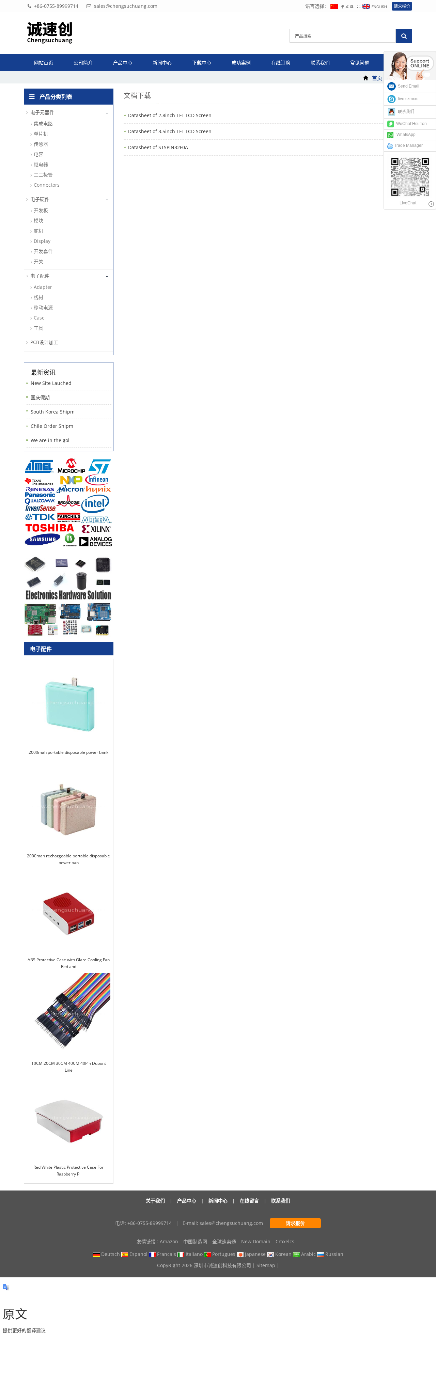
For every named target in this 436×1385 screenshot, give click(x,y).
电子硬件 (39, 199)
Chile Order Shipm (52, 426)
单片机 (41, 133)
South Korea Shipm (53, 411)
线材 (38, 297)
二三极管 (43, 174)
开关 (38, 261)
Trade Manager (408, 145)
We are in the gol (50, 440)
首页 (377, 78)
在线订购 (280, 62)
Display (42, 241)
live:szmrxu (407, 98)
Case (39, 317)
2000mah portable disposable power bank (68, 752)
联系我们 (320, 62)
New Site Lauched (51, 383)
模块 (38, 220)
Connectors (47, 185)
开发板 (41, 210)
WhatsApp (404, 134)
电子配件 (39, 276)
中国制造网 (195, 1241)
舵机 (38, 231)
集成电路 (43, 123)
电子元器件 (42, 112)
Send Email (407, 86)
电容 (38, 154)
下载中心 (201, 62)
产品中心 (122, 62)
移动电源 (43, 307)
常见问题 (359, 62)
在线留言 (249, 1200)
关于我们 (155, 1200)
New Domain (255, 1241)
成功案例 (241, 62)
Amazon (169, 1241)
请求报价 (402, 6)
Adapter (43, 287)
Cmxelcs (285, 1241)
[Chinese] (343, 6)
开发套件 (43, 251)
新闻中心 (162, 62)
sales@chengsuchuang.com (231, 1223)
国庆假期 (40, 397)
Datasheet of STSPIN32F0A (158, 147)
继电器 (41, 164)
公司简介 (83, 62)
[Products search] (404, 36)
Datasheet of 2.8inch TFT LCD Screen (170, 115)
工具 (38, 328)
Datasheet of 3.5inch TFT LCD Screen (170, 131)
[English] (375, 6)
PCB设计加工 (44, 342)
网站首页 (43, 62)
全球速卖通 (224, 1241)
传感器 (41, 144)
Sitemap (265, 1265)
